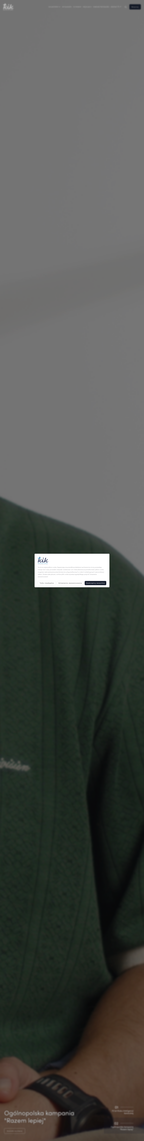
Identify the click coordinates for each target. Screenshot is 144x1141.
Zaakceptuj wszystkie (95, 583)
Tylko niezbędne (47, 583)
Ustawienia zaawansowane (70, 583)
